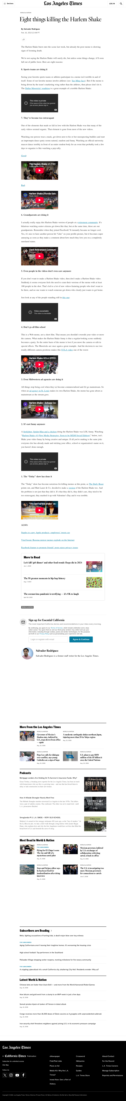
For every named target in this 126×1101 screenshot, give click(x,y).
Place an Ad (54, 1066)
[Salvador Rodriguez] (27, 653)
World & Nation (25, 12)
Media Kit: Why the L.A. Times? (59, 1073)
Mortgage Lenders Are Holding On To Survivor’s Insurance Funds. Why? (48, 778)
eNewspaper (55, 1056)
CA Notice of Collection (52, 1095)
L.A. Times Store (83, 1075)
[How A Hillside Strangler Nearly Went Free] (95, 804)
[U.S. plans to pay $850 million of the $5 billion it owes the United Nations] (70, 756)
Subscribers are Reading (34, 930)
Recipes (79, 1066)
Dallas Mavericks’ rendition (37, 88)
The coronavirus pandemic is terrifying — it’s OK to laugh (51, 594)
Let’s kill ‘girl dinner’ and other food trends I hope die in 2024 (53, 563)
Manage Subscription (110, 1071)
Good (23, 155)
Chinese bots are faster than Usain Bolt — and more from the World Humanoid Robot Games (57, 985)
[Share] (23, 39)
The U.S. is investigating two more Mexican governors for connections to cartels (92, 871)
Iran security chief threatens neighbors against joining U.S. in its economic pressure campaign (58, 1024)
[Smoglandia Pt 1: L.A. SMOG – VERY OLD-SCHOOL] (95, 824)
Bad (23, 185)
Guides (79, 1071)
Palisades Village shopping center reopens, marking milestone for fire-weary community (55, 960)
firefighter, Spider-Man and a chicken (40, 431)
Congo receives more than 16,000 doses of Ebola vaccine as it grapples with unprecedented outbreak (61, 1014)
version (72, 487)
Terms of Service (57, 628)
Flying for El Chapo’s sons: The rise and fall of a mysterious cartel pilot (48, 853)
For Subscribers (43, 847)
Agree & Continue (81, 639)
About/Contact (108, 1056)
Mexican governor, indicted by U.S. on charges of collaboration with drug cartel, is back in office (91, 852)
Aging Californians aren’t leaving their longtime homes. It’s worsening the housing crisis (55, 945)
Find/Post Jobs (56, 1061)
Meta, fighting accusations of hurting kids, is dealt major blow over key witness (51, 936)
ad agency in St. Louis (39, 390)
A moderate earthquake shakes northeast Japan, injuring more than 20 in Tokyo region (82, 736)
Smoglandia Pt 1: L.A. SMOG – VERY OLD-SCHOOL (40, 818)
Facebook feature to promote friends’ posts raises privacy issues (49, 547)
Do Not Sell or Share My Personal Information (73, 1095)
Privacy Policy (44, 634)
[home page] (63, 3)
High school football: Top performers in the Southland (41, 953)
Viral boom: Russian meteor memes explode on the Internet (47, 539)
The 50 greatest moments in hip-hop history (44, 578)
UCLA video (67, 349)
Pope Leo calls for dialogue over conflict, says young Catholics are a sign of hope (48, 757)
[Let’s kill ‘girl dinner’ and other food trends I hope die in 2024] (94, 566)
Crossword (80, 1056)
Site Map (5, 1065)
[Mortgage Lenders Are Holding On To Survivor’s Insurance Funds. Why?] (95, 784)
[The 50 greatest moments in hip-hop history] (94, 582)
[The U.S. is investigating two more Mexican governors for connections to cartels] (70, 869)
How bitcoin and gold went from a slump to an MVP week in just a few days (50, 994)
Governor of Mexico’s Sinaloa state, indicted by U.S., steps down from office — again (49, 738)
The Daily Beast (96, 483)
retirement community (88, 222)
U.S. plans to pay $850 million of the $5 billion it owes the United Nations (91, 757)
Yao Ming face (78, 80)
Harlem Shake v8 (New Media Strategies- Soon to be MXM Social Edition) (56, 435)
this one (65, 297)
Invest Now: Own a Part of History (60, 1082)
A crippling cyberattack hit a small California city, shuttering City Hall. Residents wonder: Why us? (59, 970)
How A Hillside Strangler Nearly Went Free (37, 798)
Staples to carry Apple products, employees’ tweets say (45, 532)
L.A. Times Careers (110, 1066)
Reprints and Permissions (112, 1075)
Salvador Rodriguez (47, 651)
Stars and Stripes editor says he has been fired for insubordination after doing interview (48, 872)
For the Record (108, 1061)
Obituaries (80, 1061)
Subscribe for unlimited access (13, 1061)
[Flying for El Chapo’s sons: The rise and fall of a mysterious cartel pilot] (27, 849)
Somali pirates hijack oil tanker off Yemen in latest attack (43, 1004)
